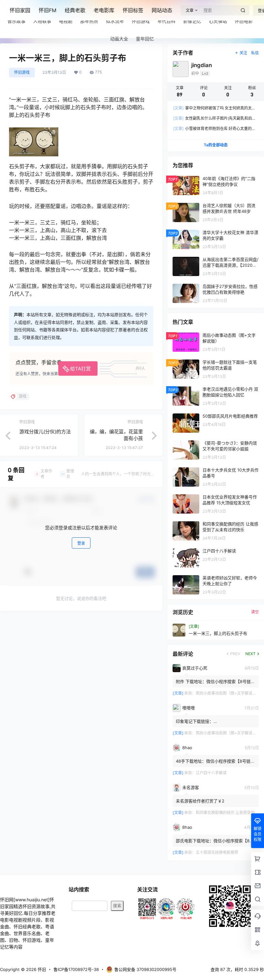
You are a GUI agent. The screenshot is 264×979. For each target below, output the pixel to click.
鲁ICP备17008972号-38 (76, 969)
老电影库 (104, 10)
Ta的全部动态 (216, 145)
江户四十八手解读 (211, 772)
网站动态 (162, 10)
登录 (81, 543)
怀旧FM (47, 10)
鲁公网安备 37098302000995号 (145, 969)
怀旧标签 (133, 10)
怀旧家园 (20, 10)
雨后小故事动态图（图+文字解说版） (228, 693)
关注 (243, 52)
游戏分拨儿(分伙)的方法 (45, 432)
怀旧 (41, 969)
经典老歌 (75, 10)
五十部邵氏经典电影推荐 (217, 852)
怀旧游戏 (22, 72)
